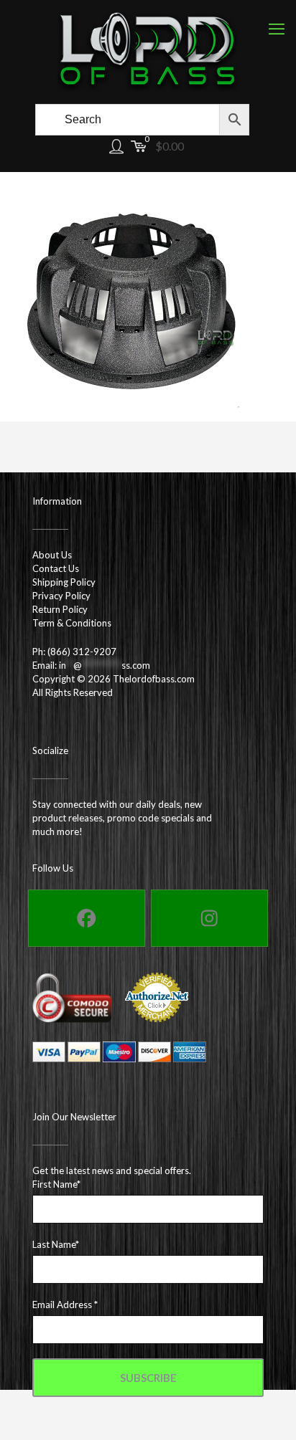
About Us (52, 555)
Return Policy (60, 609)
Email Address (65, 1304)
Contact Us (55, 568)
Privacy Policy (61, 595)
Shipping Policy (64, 582)
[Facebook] (86, 918)
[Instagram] (209, 918)
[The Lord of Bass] (148, 50)
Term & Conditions (71, 623)
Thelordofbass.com (154, 679)
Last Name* (55, 1244)
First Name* (56, 1184)
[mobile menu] (276, 28)
